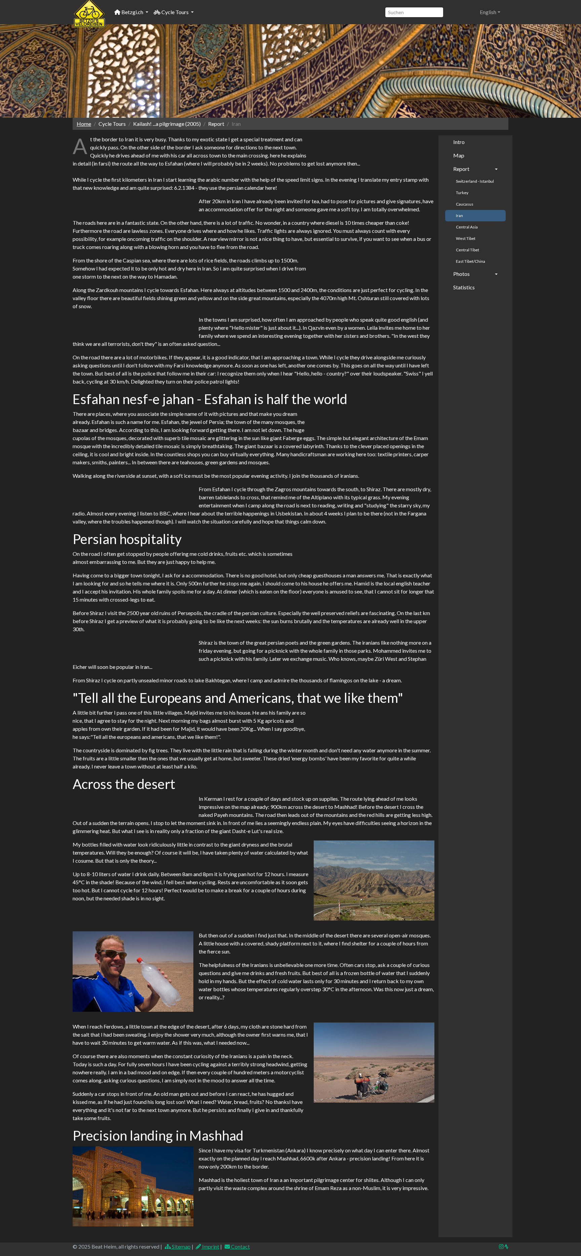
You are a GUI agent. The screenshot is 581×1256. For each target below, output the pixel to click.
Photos (461, 274)
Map (458, 155)
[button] (490, 12)
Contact (240, 1246)
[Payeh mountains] (374, 880)
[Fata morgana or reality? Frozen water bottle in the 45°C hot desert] (133, 971)
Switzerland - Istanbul (475, 181)
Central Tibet (467, 249)
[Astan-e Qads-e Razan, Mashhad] (133, 1186)
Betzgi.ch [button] (132, 12)
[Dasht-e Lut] (374, 1062)
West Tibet (465, 238)
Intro (459, 142)
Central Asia (467, 226)
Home (84, 123)
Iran (459, 215)
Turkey (462, 192)
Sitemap (181, 1246)
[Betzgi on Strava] (506, 1246)
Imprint (210, 1246)
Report (461, 169)
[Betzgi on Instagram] (501, 1246)
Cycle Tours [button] (175, 12)
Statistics (464, 287)
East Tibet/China (470, 261)
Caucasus (464, 204)
